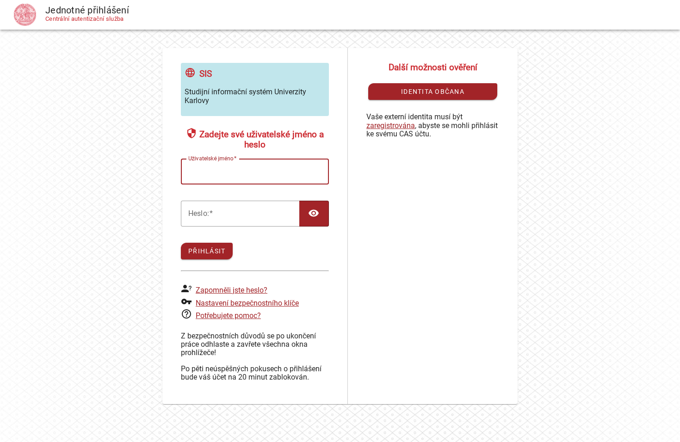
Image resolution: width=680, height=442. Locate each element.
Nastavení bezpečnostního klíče (247, 303)
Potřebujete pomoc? (228, 315)
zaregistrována (390, 125)
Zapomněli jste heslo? (231, 290)
